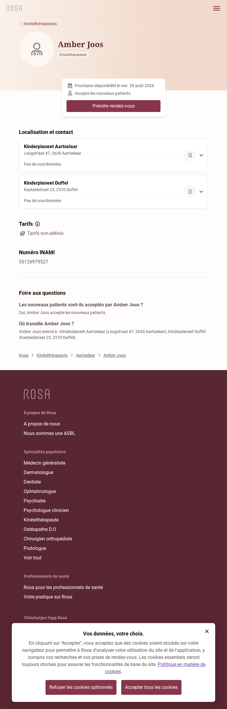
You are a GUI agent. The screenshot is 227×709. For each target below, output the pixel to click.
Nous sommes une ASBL (49, 433)
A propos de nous (42, 424)
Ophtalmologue (40, 491)
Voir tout (32, 558)
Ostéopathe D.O (40, 529)
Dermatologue (38, 472)
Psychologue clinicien (46, 510)
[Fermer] (206, 631)
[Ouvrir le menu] (216, 8)
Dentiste (32, 482)
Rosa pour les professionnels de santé (63, 587)
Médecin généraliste (44, 463)
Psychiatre (35, 501)
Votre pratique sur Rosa (48, 597)
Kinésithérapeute (41, 520)
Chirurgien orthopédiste (48, 539)
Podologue (35, 548)
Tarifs (26, 224)
